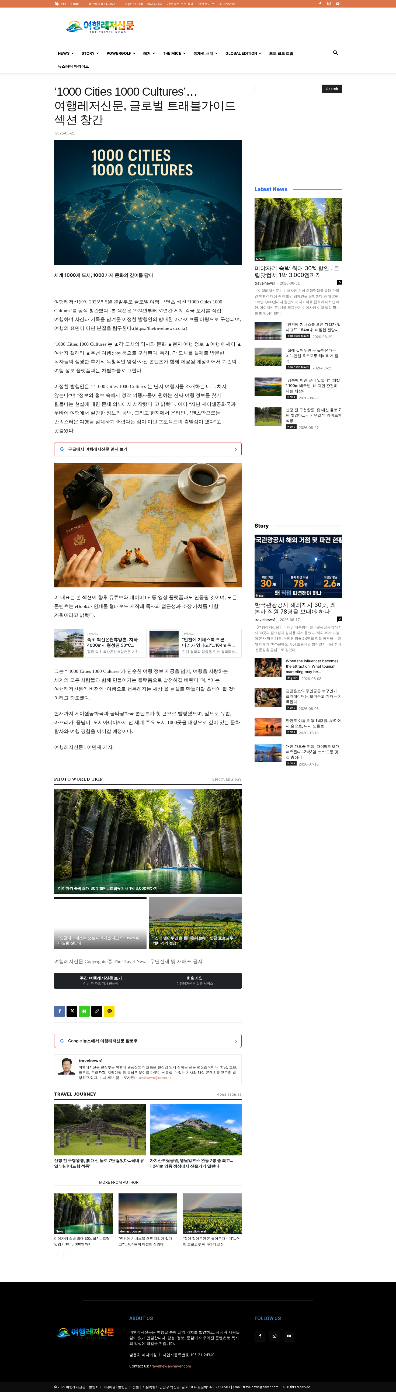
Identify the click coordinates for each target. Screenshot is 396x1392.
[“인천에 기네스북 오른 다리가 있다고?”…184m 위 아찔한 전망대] (148, 1213)
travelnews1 (91, 1060)
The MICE (172, 53)
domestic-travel (130, 1231)
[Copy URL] (96, 1011)
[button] (335, 53)
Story (88, 53)
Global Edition (241, 53)
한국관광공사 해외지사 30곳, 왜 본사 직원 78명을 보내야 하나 (295, 608)
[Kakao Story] (109, 1011)
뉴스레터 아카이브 (73, 66)
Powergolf (119, 53)
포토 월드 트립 (281, 53)
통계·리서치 (203, 53)
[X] (72, 1011)
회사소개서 (154, 4)
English (292, 678)
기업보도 (204, 4)
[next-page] (67, 1255)
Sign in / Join (134, 4)
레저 (147, 53)
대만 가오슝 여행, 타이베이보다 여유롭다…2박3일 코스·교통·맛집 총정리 (312, 751)
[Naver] (84, 1011)
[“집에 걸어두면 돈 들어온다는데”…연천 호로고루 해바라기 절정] (212, 1213)
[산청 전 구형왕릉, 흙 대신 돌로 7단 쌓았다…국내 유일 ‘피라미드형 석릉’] (268, 416)
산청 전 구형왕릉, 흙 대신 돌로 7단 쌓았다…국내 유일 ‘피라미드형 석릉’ (314, 415)
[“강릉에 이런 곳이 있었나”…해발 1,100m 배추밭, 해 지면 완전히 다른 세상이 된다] (268, 387)
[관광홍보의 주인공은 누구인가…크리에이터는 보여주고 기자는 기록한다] (268, 697)
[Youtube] (338, 4)
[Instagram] (329, 4)
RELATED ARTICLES (75, 1182)
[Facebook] (320, 4)
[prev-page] (57, 1255)
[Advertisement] (244, 27)
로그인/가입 (227, 4)
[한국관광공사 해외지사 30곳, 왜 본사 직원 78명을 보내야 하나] (298, 566)
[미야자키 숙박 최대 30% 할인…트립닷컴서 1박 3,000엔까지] (83, 1213)
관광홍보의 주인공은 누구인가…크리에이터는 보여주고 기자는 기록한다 (314, 696)
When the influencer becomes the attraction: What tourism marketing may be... (312, 666)
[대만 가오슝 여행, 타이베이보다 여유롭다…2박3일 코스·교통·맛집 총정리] (268, 753)
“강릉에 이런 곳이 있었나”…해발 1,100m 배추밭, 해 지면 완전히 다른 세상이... (313, 385)
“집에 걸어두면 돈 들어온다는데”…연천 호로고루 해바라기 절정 (312, 355)
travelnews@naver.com (155, 1077)
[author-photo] (66, 1066)
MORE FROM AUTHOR (118, 1182)
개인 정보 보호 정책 (180, 4)
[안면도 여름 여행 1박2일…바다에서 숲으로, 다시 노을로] (268, 727)
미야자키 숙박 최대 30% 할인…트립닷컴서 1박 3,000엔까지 (297, 271)
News (64, 53)
